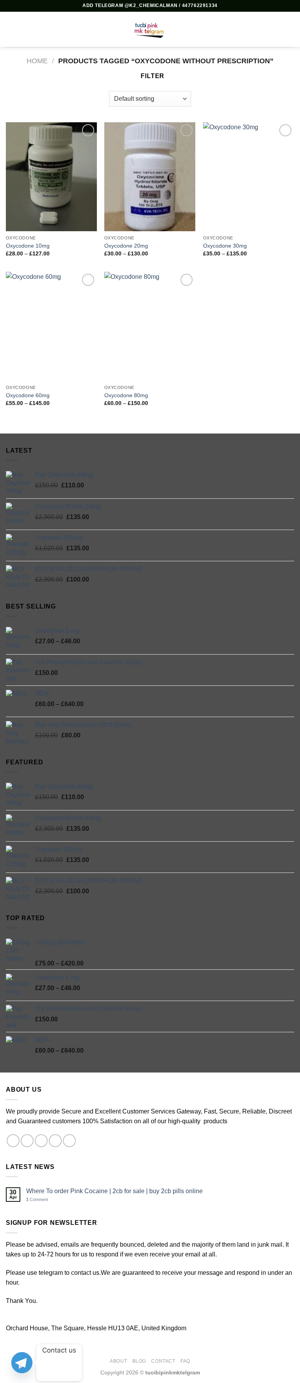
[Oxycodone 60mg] (51, 326)
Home (37, 61)
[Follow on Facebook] (13, 1140)
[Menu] (10, 29)
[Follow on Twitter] (41, 1140)
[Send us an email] (55, 1140)
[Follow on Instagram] (27, 1140)
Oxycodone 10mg (28, 246)
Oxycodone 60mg (28, 395)
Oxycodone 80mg (126, 395)
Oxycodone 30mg (225, 246)
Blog (139, 1361)
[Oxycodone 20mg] (149, 176)
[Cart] (290, 29)
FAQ (185, 1361)
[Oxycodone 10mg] (51, 176)
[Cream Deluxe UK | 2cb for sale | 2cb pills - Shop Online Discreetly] (150, 29)
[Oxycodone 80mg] (149, 326)
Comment (37, 1199)
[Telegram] (21, 1362)
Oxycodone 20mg (126, 246)
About (118, 1361)
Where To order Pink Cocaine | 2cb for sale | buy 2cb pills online (114, 1191)
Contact (163, 1361)
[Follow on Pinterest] (69, 1140)
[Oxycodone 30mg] (248, 176)
